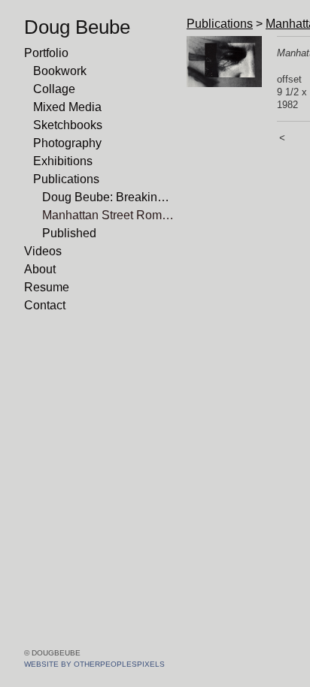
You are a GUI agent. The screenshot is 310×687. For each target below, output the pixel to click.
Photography (67, 143)
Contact (44, 305)
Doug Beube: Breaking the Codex (108, 197)
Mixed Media (67, 107)
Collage (54, 89)
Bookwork (60, 71)
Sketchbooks (67, 125)
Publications (66, 179)
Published (69, 233)
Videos (43, 251)
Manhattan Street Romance (108, 215)
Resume (46, 287)
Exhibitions (63, 161)
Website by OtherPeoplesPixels (94, 664)
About (40, 269)
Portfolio (46, 53)
